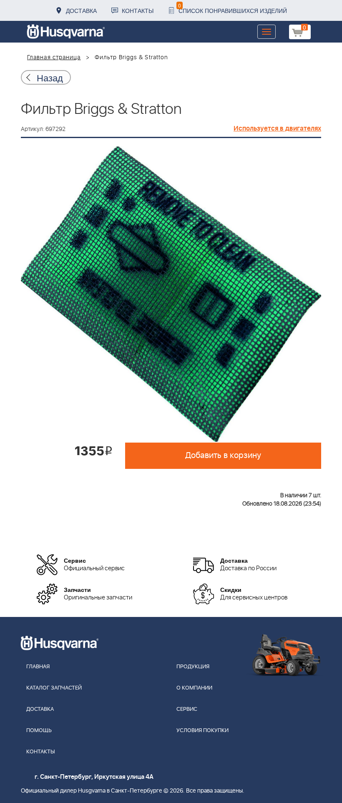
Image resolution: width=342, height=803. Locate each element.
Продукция (192, 667)
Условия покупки (202, 731)
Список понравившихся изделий (232, 8)
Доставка (81, 10)
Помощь (39, 731)
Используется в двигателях (277, 128)
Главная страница (54, 57)
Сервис (186, 709)
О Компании (194, 688)
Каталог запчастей (54, 688)
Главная (38, 667)
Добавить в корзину (223, 455)
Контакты (137, 10)
